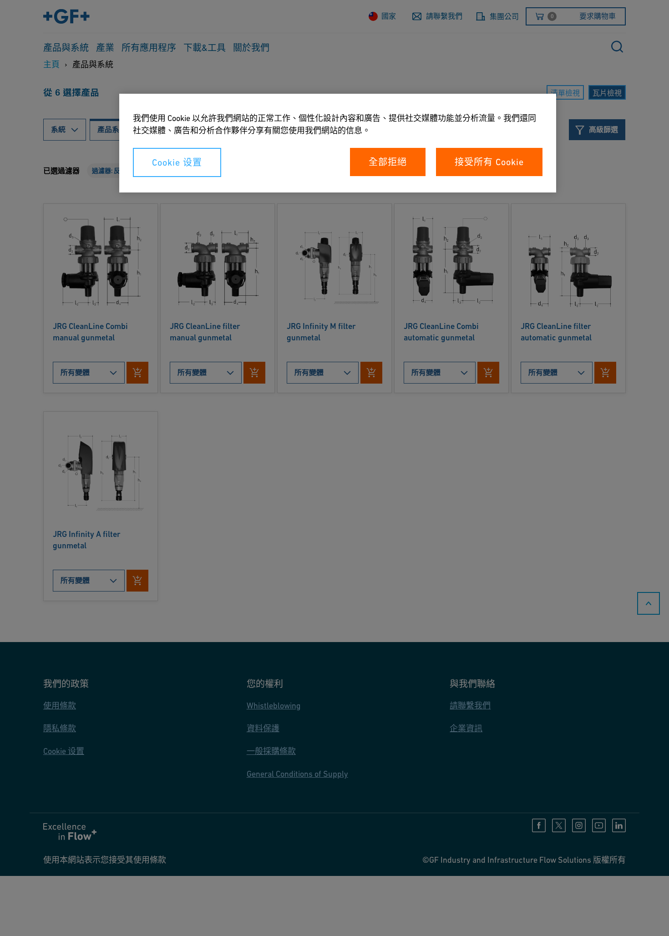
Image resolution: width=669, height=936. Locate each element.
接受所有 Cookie (489, 162)
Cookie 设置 (177, 162)
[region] (337, 143)
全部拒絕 (388, 162)
